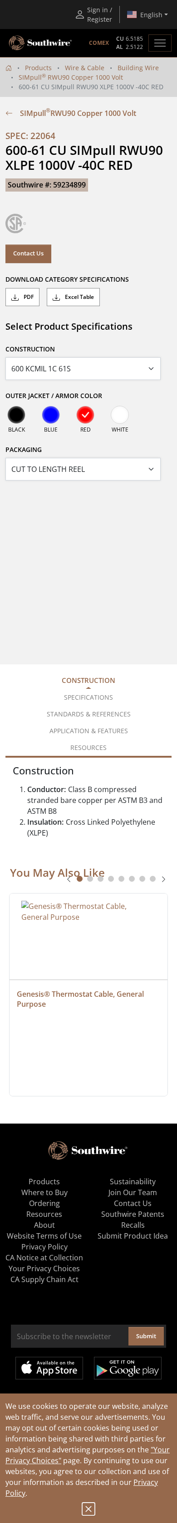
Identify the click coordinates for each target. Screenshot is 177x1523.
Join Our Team (132, 1192)
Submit (146, 1336)
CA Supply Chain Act (44, 1279)
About (44, 1225)
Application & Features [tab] (88, 730)
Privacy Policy (44, 1247)
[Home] (8, 67)
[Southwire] (40, 43)
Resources (44, 1214)
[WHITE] (120, 415)
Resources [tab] (88, 747)
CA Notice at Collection (44, 1258)
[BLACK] (16, 415)
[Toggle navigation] (160, 43)
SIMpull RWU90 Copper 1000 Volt (71, 77)
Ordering (44, 1203)
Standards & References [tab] (89, 714)
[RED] (85, 415)
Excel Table (79, 297)
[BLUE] (51, 415)
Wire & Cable (84, 67)
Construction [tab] (88, 680)
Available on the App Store (49, 1368)
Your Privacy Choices (44, 1268)
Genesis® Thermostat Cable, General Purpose (81, 999)
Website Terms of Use (44, 1236)
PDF (28, 297)
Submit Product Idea (133, 1236)
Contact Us (28, 253)
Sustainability (133, 1182)
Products (38, 67)
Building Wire (138, 67)
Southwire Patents (132, 1214)
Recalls (133, 1225)
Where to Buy (44, 1192)
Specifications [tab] (88, 697)
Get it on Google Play (128, 1368)
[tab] (80, 879)
